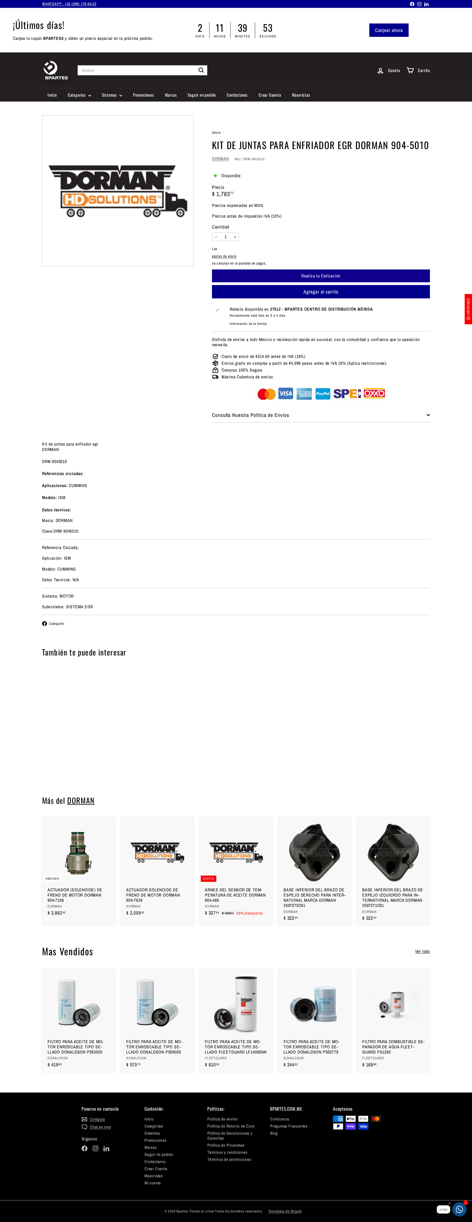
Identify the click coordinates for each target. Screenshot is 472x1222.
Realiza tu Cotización (72, 769)
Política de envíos (222, 1119)
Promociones (143, 95)
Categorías (77, 95)
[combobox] (142, 70)
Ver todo (422, 951)
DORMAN (220, 159)
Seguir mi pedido (202, 95)
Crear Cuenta (270, 95)
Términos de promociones (229, 1159)
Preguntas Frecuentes (289, 1126)
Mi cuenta (152, 1183)
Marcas (171, 95)
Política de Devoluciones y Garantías (229, 1135)
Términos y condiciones (227, 1152)
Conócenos (279, 1119)
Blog (274, 1133)
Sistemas (110, 95)
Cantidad (220, 227)
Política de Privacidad (225, 1145)
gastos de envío (224, 256)
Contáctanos (237, 95)
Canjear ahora (389, 30)
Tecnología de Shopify (285, 1211)
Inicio (52, 95)
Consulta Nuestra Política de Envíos (250, 415)
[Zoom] (117, 190)
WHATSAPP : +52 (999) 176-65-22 (69, 3)
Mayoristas (301, 95)
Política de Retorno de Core (231, 1126)
